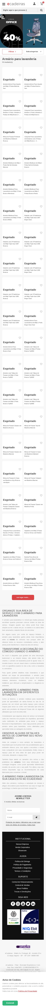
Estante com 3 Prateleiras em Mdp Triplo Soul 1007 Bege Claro (32, 217)
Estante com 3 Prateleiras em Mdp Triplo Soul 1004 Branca (11, 322)
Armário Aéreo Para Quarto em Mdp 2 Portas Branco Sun (33, 86)
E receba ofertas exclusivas (14, 802)
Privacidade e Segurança (22, 868)
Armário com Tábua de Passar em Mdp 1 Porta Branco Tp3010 (10, 401)
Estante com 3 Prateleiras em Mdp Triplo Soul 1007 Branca (11, 244)
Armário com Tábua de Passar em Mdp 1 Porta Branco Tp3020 (31, 375)
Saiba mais (31, 825)
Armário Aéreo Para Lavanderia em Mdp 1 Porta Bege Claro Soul (33, 322)
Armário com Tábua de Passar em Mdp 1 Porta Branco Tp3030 (10, 375)
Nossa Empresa (22, 844)
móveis (12, 639)
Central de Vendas (22, 885)
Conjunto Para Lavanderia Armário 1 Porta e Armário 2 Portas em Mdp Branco (33, 112)
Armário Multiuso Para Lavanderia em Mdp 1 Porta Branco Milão (12, 217)
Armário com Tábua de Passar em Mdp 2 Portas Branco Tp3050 (32, 349)
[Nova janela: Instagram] (18, 904)
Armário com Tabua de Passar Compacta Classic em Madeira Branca (11, 506)
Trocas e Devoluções (22, 892)
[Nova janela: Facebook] (13, 904)
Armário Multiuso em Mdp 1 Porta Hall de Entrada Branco (33, 165)
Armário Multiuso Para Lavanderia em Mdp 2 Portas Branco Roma (31, 191)
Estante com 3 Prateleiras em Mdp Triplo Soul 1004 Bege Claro (32, 296)
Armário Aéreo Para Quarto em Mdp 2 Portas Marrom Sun (12, 86)
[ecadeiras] (16, 3)
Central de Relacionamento (22, 882)
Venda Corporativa (22, 847)
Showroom (22, 851)
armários (17, 762)
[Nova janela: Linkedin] (33, 904)
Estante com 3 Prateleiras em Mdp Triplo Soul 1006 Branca (11, 270)
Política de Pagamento (22, 865)
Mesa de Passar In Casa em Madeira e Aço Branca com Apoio (11, 480)
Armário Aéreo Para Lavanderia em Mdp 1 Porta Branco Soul (12, 349)
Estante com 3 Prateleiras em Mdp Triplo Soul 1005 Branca (11, 296)
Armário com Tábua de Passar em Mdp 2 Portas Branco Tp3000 (32, 401)
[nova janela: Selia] (23, 947)
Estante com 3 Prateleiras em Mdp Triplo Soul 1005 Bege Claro (32, 270)
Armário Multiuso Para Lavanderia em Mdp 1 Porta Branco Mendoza (12, 191)
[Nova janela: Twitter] (28, 904)
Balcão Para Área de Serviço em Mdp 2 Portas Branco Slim (32, 559)
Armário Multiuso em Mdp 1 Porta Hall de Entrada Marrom (12, 165)
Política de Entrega (22, 861)
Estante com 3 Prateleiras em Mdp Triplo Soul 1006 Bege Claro (32, 244)
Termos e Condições (22, 871)
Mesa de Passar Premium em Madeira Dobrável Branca (11, 139)
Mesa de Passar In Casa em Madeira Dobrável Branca (32, 454)
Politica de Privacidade (27, 991)
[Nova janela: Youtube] (23, 904)
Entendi (10, 1003)
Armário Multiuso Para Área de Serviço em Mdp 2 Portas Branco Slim (33, 585)
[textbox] (23, 10)
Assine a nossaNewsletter (23, 797)
